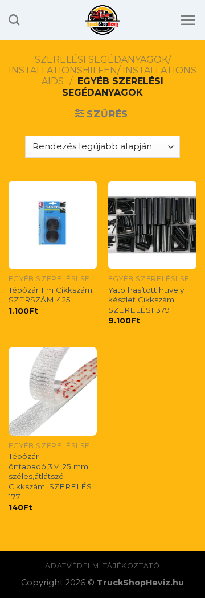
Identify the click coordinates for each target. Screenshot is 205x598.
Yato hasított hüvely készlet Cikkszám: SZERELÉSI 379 (146, 299)
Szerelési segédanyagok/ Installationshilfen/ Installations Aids (102, 70)
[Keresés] (14, 19)
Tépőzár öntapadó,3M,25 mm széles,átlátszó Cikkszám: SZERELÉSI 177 (52, 476)
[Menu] (187, 20)
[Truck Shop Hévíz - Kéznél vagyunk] (103, 20)
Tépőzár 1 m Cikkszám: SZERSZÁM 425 (51, 295)
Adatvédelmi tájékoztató (102, 566)
